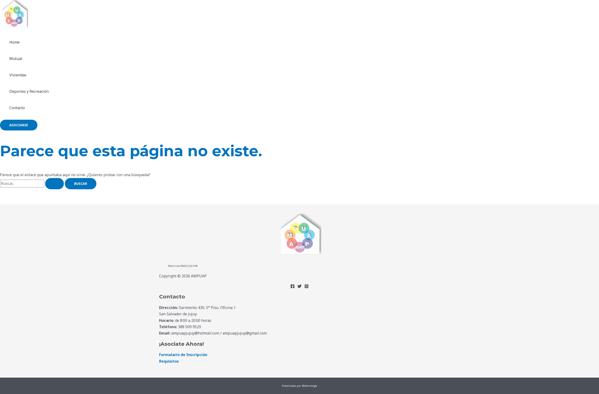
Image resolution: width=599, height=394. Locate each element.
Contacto (17, 107)
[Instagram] (306, 287)
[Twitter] (299, 287)
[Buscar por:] (32, 183)
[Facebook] (292, 287)
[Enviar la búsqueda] (54, 183)
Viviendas (17, 75)
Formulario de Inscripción (183, 354)
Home (14, 42)
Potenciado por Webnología (299, 385)
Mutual (15, 58)
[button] (18, 125)
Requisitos (169, 361)
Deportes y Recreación (29, 91)
